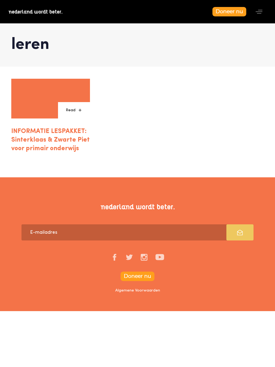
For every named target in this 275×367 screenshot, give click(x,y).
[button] (259, 11)
